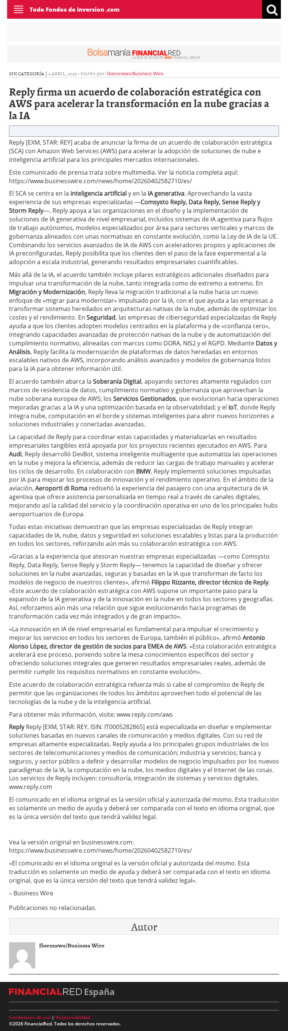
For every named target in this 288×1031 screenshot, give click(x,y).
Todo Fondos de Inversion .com (75, 9)
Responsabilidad (73, 1017)
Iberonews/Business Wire (135, 73)
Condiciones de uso (30, 1017)
